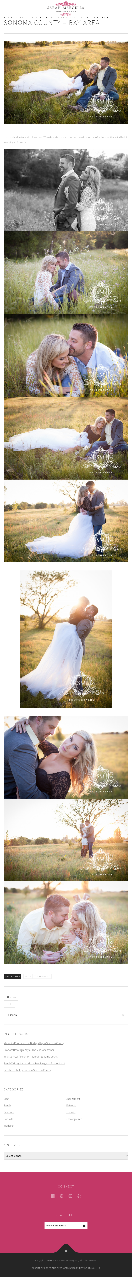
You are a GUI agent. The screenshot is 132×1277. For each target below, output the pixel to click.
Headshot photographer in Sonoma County (27, 1070)
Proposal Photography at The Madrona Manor (29, 1050)
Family (7, 1105)
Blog (28, 976)
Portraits (8, 1119)
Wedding (9, 1125)
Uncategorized (74, 1119)
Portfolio (70, 1112)
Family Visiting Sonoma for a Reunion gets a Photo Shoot (34, 1063)
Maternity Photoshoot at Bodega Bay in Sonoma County (34, 1043)
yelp (81, 1195)
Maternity (71, 1105)
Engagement (42, 976)
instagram (72, 1195)
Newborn (9, 1112)
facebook (55, 1195)
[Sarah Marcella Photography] (66, 8)
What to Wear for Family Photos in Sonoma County (31, 1056)
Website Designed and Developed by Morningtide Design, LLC (66, 1268)
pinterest (64, 1195)
